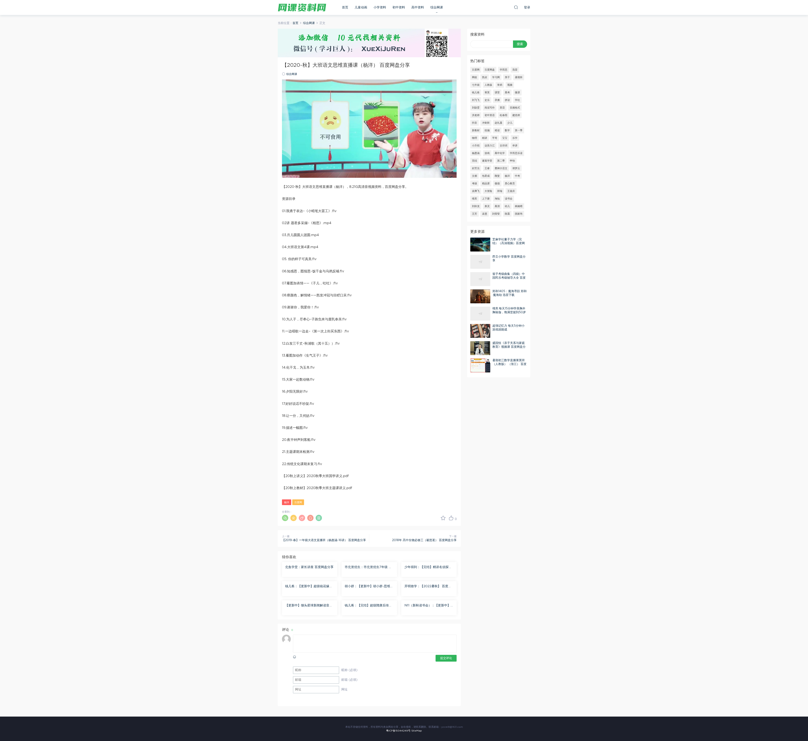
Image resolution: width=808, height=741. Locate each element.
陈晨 (507, 214)
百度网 (298, 502)
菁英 (487, 92)
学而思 (503, 69)
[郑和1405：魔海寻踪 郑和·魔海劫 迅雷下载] (480, 296)
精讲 (484, 138)
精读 (497, 130)
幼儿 (507, 206)
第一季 (518, 130)
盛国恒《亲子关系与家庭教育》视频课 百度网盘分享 (509, 347)
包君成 (486, 176)
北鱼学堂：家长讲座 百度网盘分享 (309, 567)
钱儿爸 (476, 92)
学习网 (496, 77)
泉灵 (487, 206)
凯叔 (484, 77)
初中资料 (398, 7)
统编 (487, 130)
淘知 (497, 198)
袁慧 (484, 214)
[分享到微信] (285, 518)
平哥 (494, 138)
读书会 (508, 198)
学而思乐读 (516, 153)
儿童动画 (361, 7)
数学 (507, 130)
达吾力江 (490, 145)
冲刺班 (486, 123)
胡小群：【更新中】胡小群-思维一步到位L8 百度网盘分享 (369, 587)
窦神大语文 (501, 168)
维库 (474, 198)
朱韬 (499, 85)
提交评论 (446, 658)
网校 (474, 77)
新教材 (476, 130)
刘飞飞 (476, 100)
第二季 (501, 160)
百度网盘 (490, 69)
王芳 (474, 214)
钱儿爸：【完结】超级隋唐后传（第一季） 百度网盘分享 (367, 606)
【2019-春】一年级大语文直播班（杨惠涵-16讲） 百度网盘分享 (324, 540)
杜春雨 (503, 115)
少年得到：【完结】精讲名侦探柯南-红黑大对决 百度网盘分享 (428, 567)
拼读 (507, 100)
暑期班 (518, 77)
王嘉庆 (511, 191)
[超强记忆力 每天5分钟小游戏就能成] (480, 331)
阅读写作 (490, 107)
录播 (497, 100)
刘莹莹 (496, 214)
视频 (509, 85)
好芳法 (476, 168)
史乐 (487, 100)
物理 (474, 138)
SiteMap (416, 730)
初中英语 (490, 115)
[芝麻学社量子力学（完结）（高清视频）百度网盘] (480, 244)
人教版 (488, 85)
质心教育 (510, 183)
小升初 (476, 145)
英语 (502, 107)
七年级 (476, 85)
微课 (517, 92)
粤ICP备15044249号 (398, 730)
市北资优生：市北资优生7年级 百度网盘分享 (368, 567)
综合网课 (436, 7)
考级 (474, 183)
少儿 (509, 123)
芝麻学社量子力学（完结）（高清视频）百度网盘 (508, 243)
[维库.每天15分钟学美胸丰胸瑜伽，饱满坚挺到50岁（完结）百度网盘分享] (480, 314)
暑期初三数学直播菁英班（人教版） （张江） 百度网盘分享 (509, 364)
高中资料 (417, 7)
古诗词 (503, 145)
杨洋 (286, 502)
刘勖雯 (476, 107)
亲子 (507, 77)
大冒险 (488, 191)
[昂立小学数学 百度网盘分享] (480, 262)
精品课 (486, 183)
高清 (497, 206)
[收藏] (443, 518)
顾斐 (497, 176)
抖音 (474, 123)
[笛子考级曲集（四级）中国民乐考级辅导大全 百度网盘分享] (480, 279)
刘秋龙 (476, 206)
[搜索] (516, 7)
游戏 (487, 153)
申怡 (512, 160)
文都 (474, 176)
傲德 (497, 183)
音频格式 (515, 107)
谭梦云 (516, 168)
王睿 (487, 168)
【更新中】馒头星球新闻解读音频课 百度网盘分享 (308, 606)
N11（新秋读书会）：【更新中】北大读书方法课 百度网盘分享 (427, 606)
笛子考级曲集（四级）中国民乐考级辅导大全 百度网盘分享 (509, 278)
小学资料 (379, 7)
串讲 (514, 145)
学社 (517, 100)
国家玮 (518, 214)
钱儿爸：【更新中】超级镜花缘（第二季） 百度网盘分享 (307, 587)
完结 (474, 160)
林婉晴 (518, 206)
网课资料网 (302, 7)
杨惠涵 (476, 153)
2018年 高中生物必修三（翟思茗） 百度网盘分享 (424, 540)
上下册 (486, 198)
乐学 (514, 138)
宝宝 (504, 138)
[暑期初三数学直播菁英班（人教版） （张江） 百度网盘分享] (480, 365)
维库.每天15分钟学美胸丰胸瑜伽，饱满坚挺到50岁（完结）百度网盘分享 (509, 312)
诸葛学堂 (487, 160)
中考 (517, 176)
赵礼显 (498, 123)
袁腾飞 (476, 191)
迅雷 (514, 69)
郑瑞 (499, 191)
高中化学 (500, 153)
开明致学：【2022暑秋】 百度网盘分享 (427, 587)
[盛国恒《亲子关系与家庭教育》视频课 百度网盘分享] (480, 348)
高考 (507, 92)
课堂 (497, 92)
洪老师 (476, 115)
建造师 (516, 115)
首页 (345, 7)
